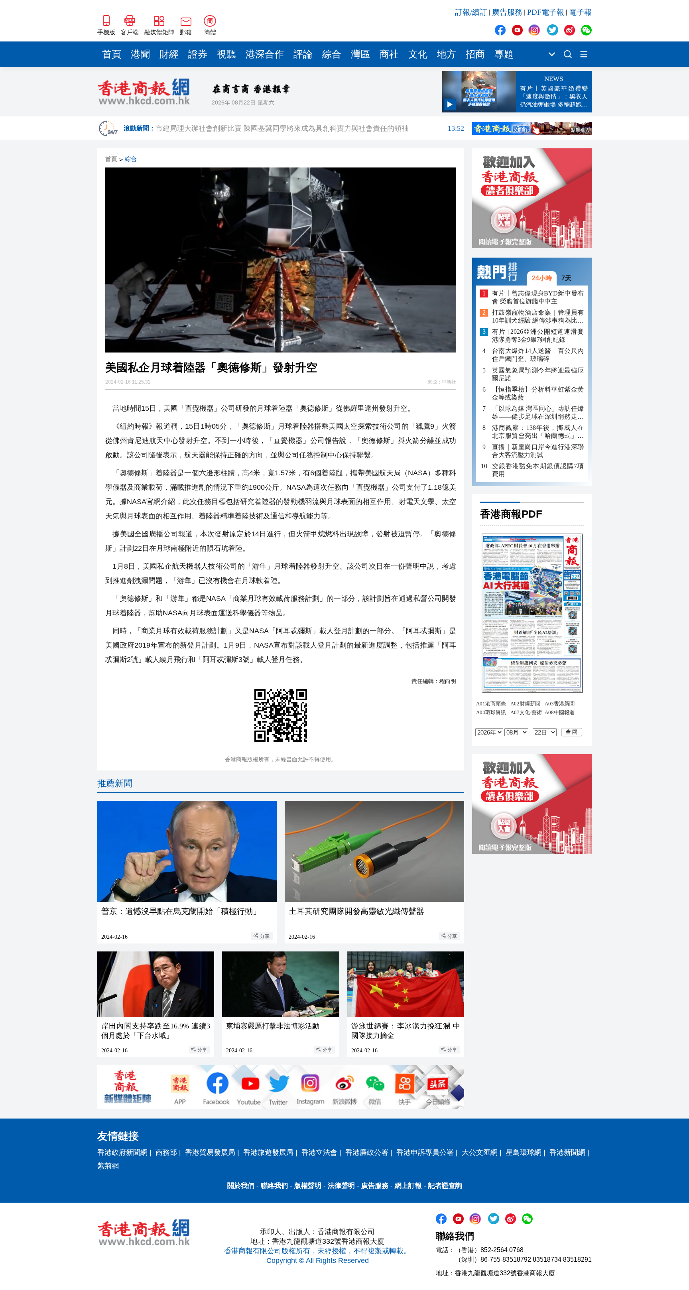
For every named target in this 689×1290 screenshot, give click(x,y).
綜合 (331, 54)
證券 (197, 54)
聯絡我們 (274, 1186)
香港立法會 (319, 1152)
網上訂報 (408, 1186)
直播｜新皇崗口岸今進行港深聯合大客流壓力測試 (538, 450)
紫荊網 (108, 1166)
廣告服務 (507, 12)
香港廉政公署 (366, 1152)
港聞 (140, 54)
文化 (417, 54)
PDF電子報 (545, 12)
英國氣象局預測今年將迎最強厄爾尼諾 (538, 374)
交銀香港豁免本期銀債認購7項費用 (538, 470)
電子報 (580, 12)
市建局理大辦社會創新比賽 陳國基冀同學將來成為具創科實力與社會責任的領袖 (310, 130)
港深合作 (265, 54)
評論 (303, 54)
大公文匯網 (480, 1152)
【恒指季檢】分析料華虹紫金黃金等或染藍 (538, 393)
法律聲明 (341, 1186)
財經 (169, 54)
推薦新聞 (114, 783)
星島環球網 (523, 1152)
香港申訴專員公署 (425, 1152)
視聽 (226, 54)
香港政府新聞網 (122, 1152)
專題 (504, 54)
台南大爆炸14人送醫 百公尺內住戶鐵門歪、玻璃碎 (538, 355)
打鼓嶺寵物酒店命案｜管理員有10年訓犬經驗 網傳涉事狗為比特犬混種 (538, 317)
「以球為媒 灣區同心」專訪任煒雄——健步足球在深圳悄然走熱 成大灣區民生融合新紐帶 (538, 413)
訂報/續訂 (471, 12)
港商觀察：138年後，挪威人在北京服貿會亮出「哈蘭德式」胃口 (538, 432)
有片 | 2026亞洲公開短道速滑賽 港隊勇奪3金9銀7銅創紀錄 (538, 336)
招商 (475, 54)
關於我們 (240, 1186)
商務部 (166, 1152)
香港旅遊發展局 (268, 1152)
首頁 (111, 54)
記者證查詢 (445, 1186)
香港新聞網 (567, 1152)
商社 (389, 54)
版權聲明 (307, 1186)
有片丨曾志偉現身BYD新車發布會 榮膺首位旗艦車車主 (538, 297)
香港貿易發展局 (210, 1152)
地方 (446, 54)
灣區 (360, 54)
